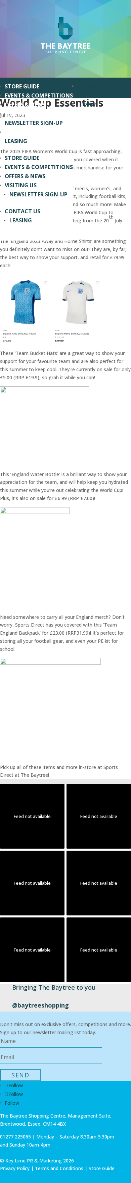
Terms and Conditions (59, 1168)
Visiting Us (21, 113)
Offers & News (25, 104)
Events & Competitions (39, 95)
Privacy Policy (15, 1168)
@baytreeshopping (40, 1005)
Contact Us (22, 132)
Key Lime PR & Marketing (34, 1160)
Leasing (16, 141)
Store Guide (22, 86)
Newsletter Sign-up (34, 123)
